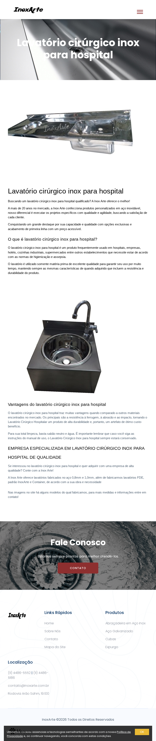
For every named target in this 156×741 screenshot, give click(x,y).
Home (49, 623)
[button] (139, 11)
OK (142, 732)
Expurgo (111, 647)
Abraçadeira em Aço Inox (125, 623)
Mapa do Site (55, 647)
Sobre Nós (52, 631)
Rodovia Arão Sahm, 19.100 (28, 693)
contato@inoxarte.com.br (28, 685)
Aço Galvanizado (119, 631)
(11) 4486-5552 (19, 672)
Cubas (110, 639)
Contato (78, 568)
